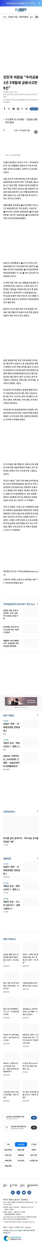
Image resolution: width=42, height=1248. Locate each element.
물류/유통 (21, 1150)
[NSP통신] (21, 10)
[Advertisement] (21, 242)
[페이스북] (4, 109)
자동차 (34, 1150)
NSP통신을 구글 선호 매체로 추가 (17, 3)
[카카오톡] (13, 109)
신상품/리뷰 (34, 1160)
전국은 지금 (13, 16)
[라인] (18, 109)
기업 (8, 1144)
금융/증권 (21, 1144)
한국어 (5, 1227)
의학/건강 (8, 1155)
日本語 (17, 1227)
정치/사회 (33, 1155)
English (11, 1227)
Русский (28, 1227)
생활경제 (21, 1155)
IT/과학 (33, 1144)
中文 (22, 1227)
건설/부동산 (8, 1150)
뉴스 (5, 16)
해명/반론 (8, 1166)
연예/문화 (8, 1160)
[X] (9, 109)
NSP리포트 (23, 16)
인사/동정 (21, 1160)
